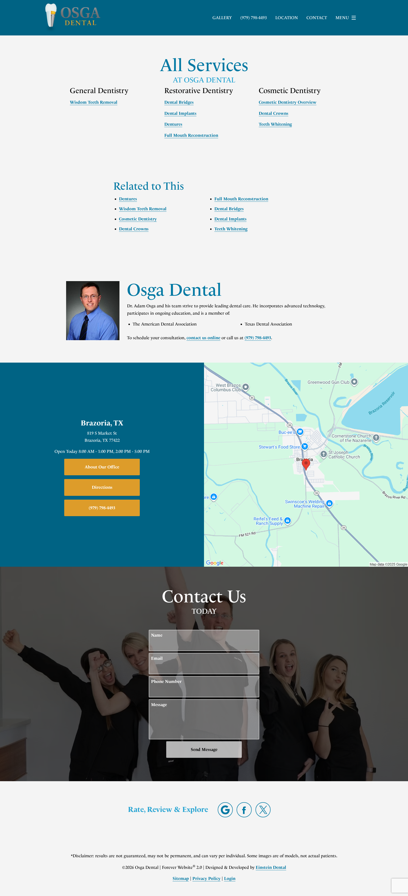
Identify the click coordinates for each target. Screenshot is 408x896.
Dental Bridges (179, 102)
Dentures (173, 124)
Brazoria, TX (102, 423)
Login (229, 878)
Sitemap (181, 878)
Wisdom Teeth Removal (93, 102)
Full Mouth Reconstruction (191, 135)
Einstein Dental (271, 867)
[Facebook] (244, 809)
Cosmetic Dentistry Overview (287, 102)
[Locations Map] (306, 464)
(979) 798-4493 (258, 337)
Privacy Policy (206, 878)
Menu (342, 17)
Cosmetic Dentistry (138, 219)
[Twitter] (263, 809)
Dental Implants (180, 113)
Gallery (222, 17)
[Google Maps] (225, 809)
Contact (316, 17)
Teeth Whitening (275, 124)
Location (286, 17)
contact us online (203, 337)
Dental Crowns (273, 113)
